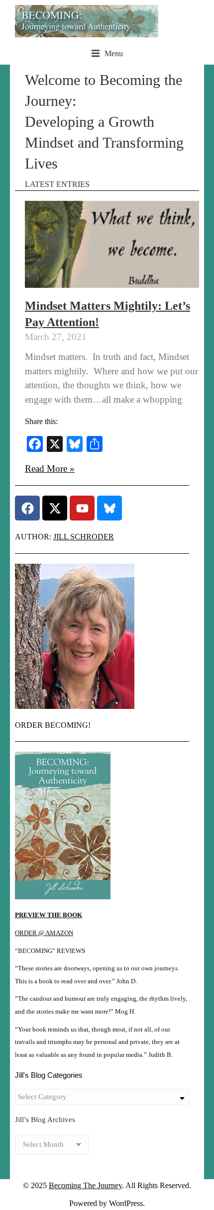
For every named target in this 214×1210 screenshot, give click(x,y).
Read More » (50, 468)
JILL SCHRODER (83, 536)
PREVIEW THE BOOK (48, 915)
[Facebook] (27, 508)
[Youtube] (82, 508)
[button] (107, 53)
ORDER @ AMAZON (44, 933)
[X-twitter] (54, 508)
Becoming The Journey (85, 1185)
